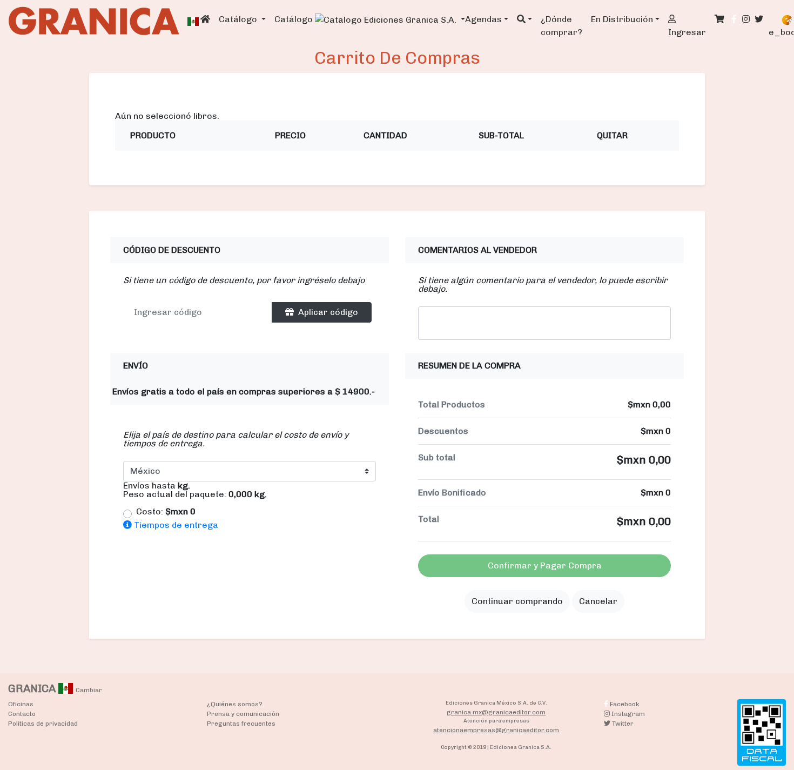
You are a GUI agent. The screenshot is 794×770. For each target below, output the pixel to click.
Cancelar (598, 601)
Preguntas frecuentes (241, 723)
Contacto (22, 714)
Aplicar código (328, 312)
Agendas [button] (483, 19)
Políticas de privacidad (43, 723)
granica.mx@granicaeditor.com (496, 712)
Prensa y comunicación (243, 714)
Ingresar (687, 32)
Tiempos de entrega (175, 525)
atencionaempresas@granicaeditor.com (496, 730)
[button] (524, 19)
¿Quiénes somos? (235, 704)
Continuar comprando (517, 601)
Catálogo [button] (239, 19)
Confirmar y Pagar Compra (545, 565)
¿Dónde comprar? (561, 25)
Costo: (166, 511)
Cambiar (89, 690)
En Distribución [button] (622, 19)
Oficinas (20, 704)
